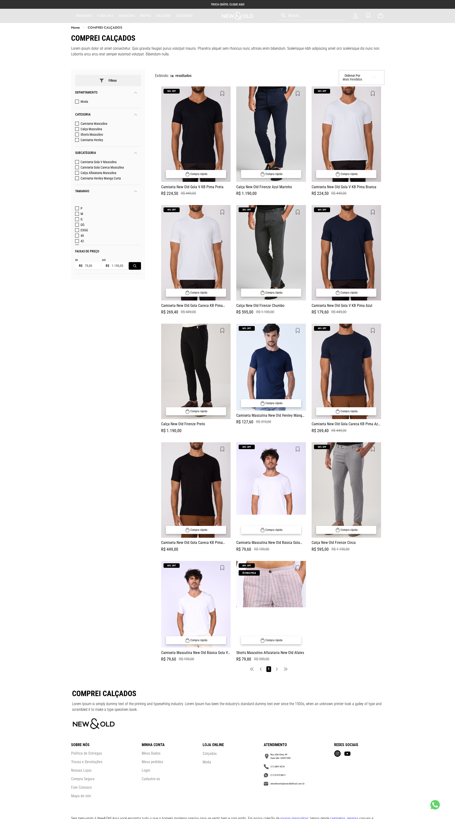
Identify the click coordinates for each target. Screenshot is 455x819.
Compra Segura (83, 779)
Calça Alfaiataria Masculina (98, 173)
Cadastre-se (151, 779)
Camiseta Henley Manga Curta (101, 178)
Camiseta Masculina (94, 123)
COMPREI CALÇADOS (105, 28)
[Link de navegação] (237, 16)
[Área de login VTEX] (355, 16)
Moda (84, 101)
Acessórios (184, 16)
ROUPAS (145, 16)
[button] (108, 92)
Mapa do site (81, 796)
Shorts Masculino (92, 134)
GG (82, 225)
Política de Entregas (86, 753)
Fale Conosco (81, 787)
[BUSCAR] (135, 266)
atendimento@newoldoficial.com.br (287, 783)
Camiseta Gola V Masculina (99, 162)
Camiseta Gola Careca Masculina (102, 167)
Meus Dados (151, 753)
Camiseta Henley (92, 140)
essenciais (127, 16)
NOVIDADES (84, 16)
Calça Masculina (91, 129)
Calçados (163, 16)
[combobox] (312, 15)
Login (146, 770)
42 (82, 241)
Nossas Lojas (81, 770)
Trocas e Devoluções (86, 762)
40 (82, 235)
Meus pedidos (152, 762)
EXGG (84, 230)
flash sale (105, 16)
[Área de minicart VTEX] (381, 16)
